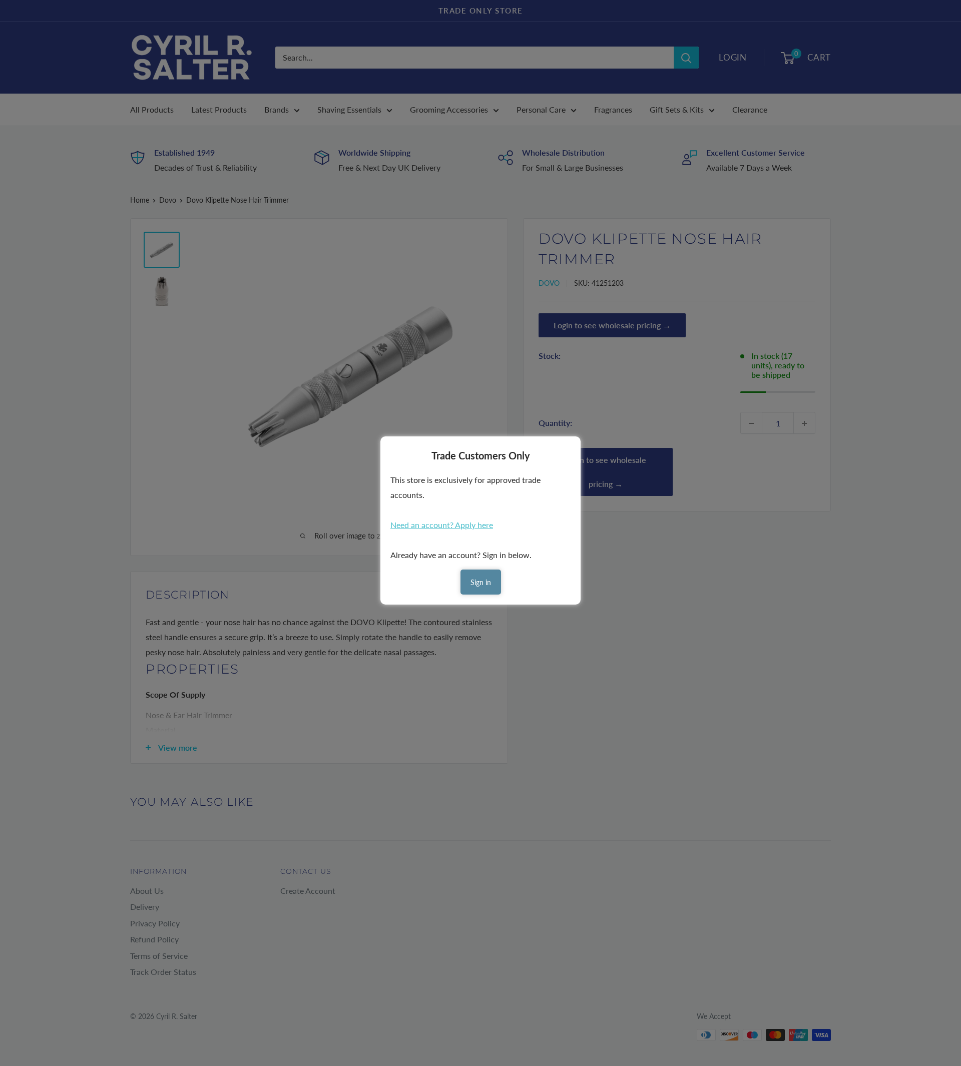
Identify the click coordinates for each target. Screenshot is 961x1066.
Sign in (480, 582)
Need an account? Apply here (441, 524)
